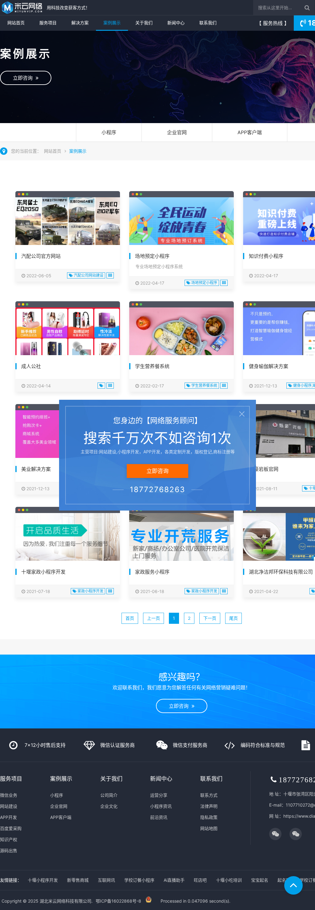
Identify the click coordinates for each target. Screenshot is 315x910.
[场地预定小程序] (181, 223)
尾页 (233, 618)
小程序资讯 (161, 806)
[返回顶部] (293, 885)
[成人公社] (67, 338)
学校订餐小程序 (139, 880)
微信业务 (8, 795)
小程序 (109, 132)
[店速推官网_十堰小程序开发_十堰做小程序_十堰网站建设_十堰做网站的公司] (22, 8)
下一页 (209, 618)
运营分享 (158, 795)
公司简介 (109, 795)
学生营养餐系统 (152, 366)
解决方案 (80, 22)
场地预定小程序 (152, 256)
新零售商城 (78, 880)
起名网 (283, 880)
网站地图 (208, 828)
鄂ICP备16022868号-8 (118, 901)
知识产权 (8, 839)
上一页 (153, 618)
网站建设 (8, 806)
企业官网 (177, 132)
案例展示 (112, 22)
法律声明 (208, 806)
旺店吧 (200, 880)
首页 (130, 618)
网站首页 (16, 22)
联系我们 (208, 22)
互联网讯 (106, 880)
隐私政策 (208, 817)
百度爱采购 (11, 828)
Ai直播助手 (174, 880)
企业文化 (109, 806)
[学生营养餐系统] (181, 336)
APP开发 (8, 817)
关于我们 (144, 22)
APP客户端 (249, 132)
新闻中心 (176, 22)
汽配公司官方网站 (41, 256)
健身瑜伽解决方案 (268, 366)
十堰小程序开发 (43, 880)
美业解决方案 (36, 469)
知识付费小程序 (266, 256)
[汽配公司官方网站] (67, 223)
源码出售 (8, 850)
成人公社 (31, 366)
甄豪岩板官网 (263, 469)
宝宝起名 (259, 880)
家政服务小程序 (152, 572)
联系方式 (208, 795)
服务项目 (48, 22)
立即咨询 (24, 78)
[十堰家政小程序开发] (67, 540)
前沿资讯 (158, 817)
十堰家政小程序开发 (43, 572)
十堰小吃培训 (229, 880)
